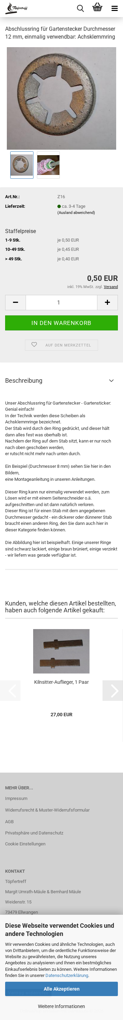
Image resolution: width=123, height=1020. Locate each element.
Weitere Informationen (61, 1006)
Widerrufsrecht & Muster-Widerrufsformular (47, 810)
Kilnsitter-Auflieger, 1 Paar (61, 682)
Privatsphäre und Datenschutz (34, 832)
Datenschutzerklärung (66, 975)
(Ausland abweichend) (76, 212)
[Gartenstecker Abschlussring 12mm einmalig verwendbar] (61, 97)
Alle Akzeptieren (62, 989)
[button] (15, 302)
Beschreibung (23, 380)
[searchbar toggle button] (80, 8)
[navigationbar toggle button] (114, 8)
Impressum (16, 798)
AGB (9, 821)
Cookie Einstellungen (25, 843)
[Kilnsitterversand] (13, 8)
